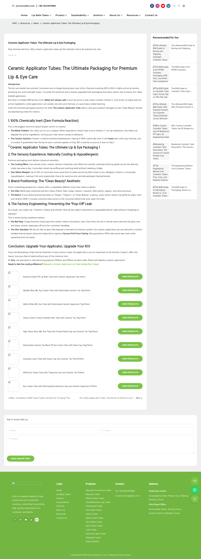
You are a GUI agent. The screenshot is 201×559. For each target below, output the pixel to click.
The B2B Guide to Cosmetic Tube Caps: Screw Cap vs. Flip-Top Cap (181, 90)
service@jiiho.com (25, 6)
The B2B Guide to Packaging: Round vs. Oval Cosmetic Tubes (181, 188)
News (36, 23)
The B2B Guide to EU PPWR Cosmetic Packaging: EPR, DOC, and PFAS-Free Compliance (181, 68)
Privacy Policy (124, 555)
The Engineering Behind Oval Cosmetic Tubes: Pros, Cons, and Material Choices (182, 167)
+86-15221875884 (47, 6)
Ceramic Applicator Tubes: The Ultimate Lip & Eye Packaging (71, 23)
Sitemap (112, 555)
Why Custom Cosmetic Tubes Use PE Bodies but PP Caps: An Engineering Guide (182, 127)
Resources (25, 23)
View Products (130, 277)
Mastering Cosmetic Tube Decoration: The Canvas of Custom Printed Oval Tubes (182, 145)
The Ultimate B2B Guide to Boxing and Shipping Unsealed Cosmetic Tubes (183, 47)
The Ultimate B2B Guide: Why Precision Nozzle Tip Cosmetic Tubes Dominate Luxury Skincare (183, 105)
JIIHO (14, 23)
